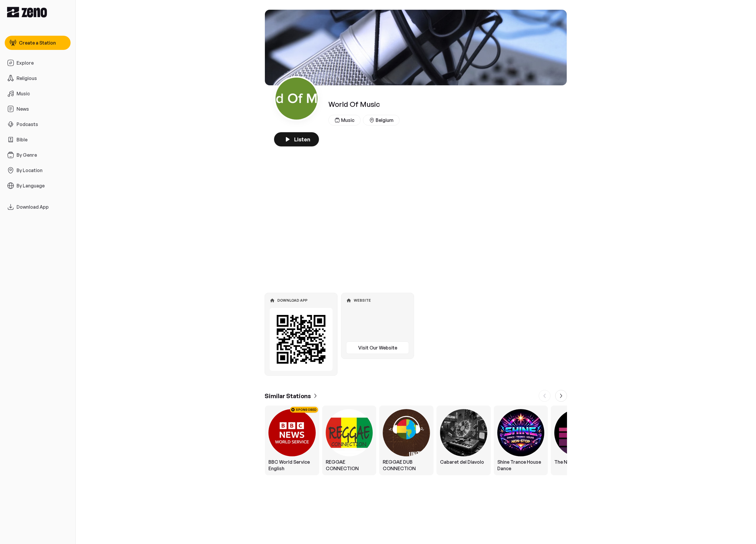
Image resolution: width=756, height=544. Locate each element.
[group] (416, 440)
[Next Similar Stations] (561, 396)
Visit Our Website (377, 348)
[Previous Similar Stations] (544, 396)
